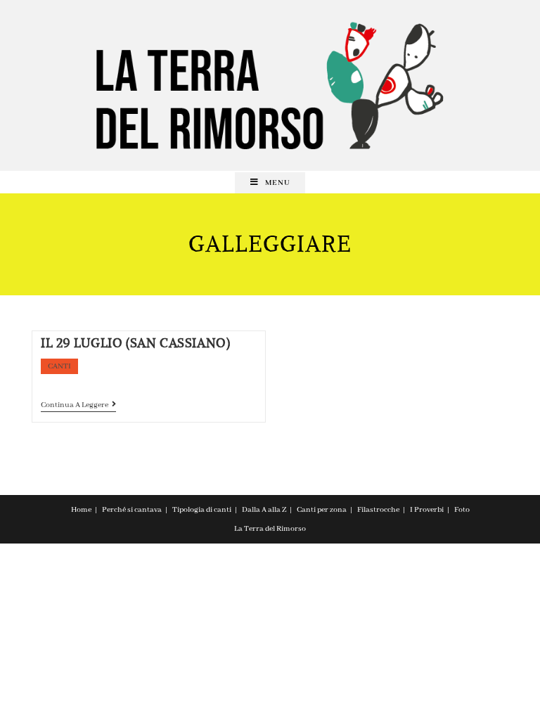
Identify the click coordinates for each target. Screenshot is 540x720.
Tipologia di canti (201, 510)
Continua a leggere (78, 406)
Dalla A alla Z (264, 510)
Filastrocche (378, 510)
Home (81, 510)
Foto (462, 510)
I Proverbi (427, 510)
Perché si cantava (132, 510)
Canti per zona (322, 510)
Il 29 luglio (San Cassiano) (135, 343)
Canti (59, 366)
